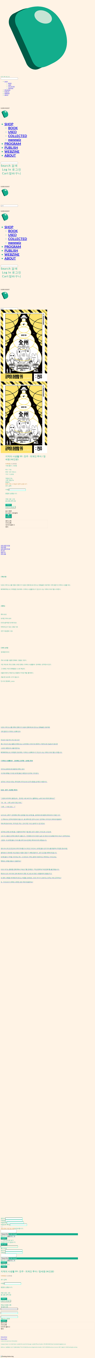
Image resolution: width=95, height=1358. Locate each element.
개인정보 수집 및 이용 (7, 1228)
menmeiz (10, 88)
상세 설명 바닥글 (5, 549)
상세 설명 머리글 (5, 545)
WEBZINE (7, 93)
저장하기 (3, 1238)
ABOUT (6, 95)
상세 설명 (3, 547)
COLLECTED (11, 86)
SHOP (6, 81)
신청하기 (3, 1320)
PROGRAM (7, 90)
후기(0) (3, 550)
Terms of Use (4, 1336)
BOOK (10, 83)
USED (9, 85)
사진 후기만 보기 (8, 1240)
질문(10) (3, 552)
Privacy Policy (4, 1339)
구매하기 (3, 1266)
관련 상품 (3, 554)
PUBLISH (6, 91)
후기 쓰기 (4, 1244)
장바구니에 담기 (5, 1301)
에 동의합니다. (12, 1228)
